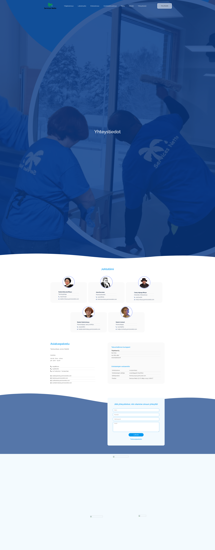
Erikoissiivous (94, 6)
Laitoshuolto (82, 6)
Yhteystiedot (142, 6)
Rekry (123, 6)
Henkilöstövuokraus (110, 6)
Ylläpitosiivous (68, 6)
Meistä (131, 6)
